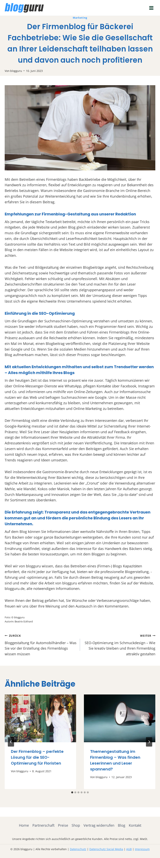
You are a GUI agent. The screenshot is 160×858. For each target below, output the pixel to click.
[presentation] (40, 718)
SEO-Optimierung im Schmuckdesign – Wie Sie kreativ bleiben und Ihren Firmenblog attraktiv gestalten (120, 645)
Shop (76, 825)
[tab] (72, 792)
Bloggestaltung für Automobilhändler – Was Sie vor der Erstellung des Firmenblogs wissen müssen (40, 645)
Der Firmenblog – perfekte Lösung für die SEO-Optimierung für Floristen (37, 757)
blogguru (16, 71)
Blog (121, 825)
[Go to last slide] (11, 742)
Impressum (142, 849)
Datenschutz (78, 849)
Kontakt (135, 825)
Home (24, 825)
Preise (63, 825)
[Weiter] (149, 742)
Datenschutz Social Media (106, 849)
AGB (129, 849)
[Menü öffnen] (151, 7)
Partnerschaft (43, 825)
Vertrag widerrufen (99, 825)
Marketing (80, 17)
